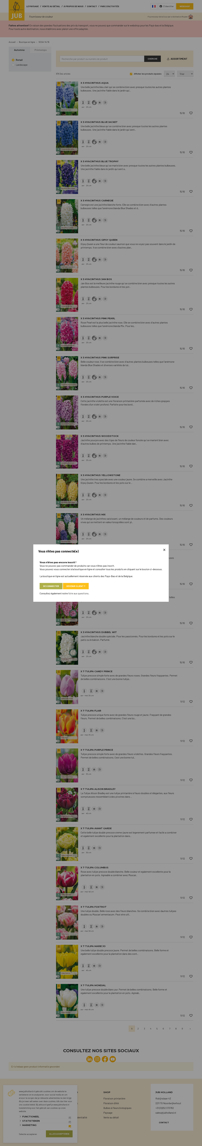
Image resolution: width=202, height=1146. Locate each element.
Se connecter (51, 586)
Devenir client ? (75, 586)
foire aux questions (78, 593)
